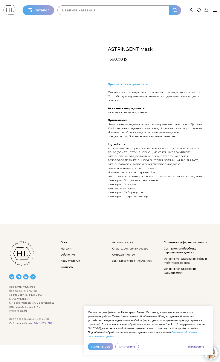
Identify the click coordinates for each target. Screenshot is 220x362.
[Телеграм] (18, 276)
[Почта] (26, 276)
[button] (191, 10)
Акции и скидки (122, 242)
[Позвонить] (11, 276)
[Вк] (33, 276)
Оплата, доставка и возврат (131, 248)
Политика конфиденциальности (186, 242)
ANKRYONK (43, 323)
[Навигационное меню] (215, 10)
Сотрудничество (123, 254)
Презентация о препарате (128, 84)
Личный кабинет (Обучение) (132, 260)
